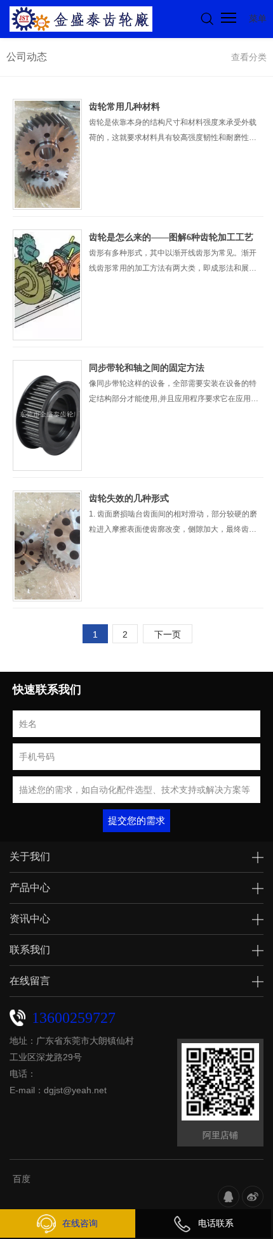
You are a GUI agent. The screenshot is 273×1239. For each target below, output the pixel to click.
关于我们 (30, 856)
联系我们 (30, 949)
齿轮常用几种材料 (124, 107)
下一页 (167, 634)
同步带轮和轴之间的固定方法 (146, 368)
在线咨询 (80, 1223)
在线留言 (30, 980)
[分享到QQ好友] (228, 1196)
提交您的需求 (136, 820)
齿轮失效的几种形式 (129, 498)
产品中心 (30, 887)
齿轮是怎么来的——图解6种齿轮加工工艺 (171, 237)
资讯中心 (30, 918)
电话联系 (216, 1223)
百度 (21, 1179)
